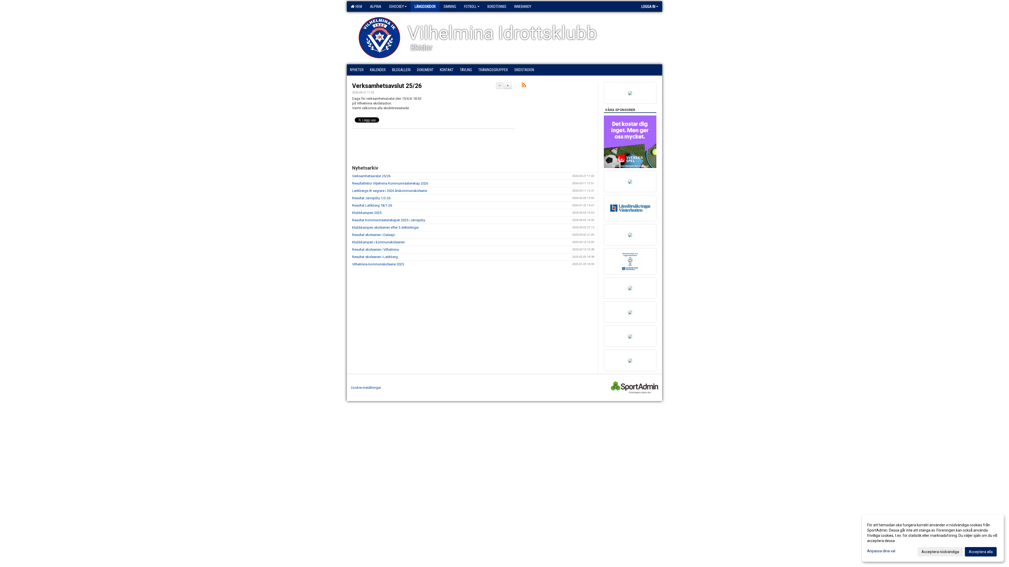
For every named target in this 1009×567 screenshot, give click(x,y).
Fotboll (470, 6)
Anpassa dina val (881, 551)
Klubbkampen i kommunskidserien (378, 242)
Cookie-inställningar (366, 388)
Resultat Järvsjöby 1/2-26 (371, 198)
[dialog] (933, 538)
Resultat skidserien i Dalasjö (373, 235)
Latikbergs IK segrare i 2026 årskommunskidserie (389, 191)
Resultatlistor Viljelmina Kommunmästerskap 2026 (390, 183)
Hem (358, 6)
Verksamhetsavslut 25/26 (387, 86)
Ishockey (396, 6)
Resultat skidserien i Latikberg (375, 257)
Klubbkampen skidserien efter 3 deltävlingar (385, 227)
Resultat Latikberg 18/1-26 (372, 205)
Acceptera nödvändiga (940, 552)
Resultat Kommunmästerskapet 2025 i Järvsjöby (388, 220)
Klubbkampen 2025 (367, 213)
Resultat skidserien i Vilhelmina (375, 249)
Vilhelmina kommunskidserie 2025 (378, 264)
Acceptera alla (981, 552)
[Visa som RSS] (524, 86)
